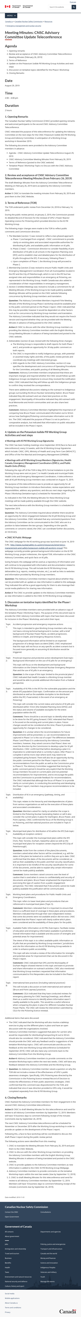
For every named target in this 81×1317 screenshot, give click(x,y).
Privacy (7, 1312)
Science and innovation (49, 1263)
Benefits (8, 1263)
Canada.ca (9, 21)
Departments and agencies (50, 1232)
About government (12, 1236)
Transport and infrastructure (51, 1249)
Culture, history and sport (14, 1286)
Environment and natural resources (18, 1277)
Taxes (7, 1272)
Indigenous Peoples (47, 1267)
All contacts (9, 1232)
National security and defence (16, 1281)
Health (7, 1267)
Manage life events (47, 1281)
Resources (48, 21)
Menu (10, 15)
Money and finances (48, 1258)
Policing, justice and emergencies (52, 1244)
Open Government (12, 1217)
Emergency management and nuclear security (24, 26)
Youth (42, 1277)
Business (8, 1258)
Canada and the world (48, 1253)
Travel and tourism (12, 1253)
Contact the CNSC (11, 1212)
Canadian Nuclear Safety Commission (29, 21)
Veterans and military (48, 1272)
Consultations (45, 1212)
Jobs (6, 1244)
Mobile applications (12, 1298)
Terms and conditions (13, 1307)
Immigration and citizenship (15, 1249)
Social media (9, 1294)
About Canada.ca (11, 1303)
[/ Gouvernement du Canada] (19, 6)
